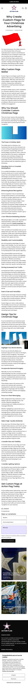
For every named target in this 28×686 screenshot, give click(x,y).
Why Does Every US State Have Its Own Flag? (14, 608)
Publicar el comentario (8, 540)
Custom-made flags (17, 223)
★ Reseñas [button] (26, 344)
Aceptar (13, 675)
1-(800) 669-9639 (14, 1)
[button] (23, 8)
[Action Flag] (14, 8)
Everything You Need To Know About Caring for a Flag (13, 574)
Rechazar (13, 679)
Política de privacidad (8, 671)
